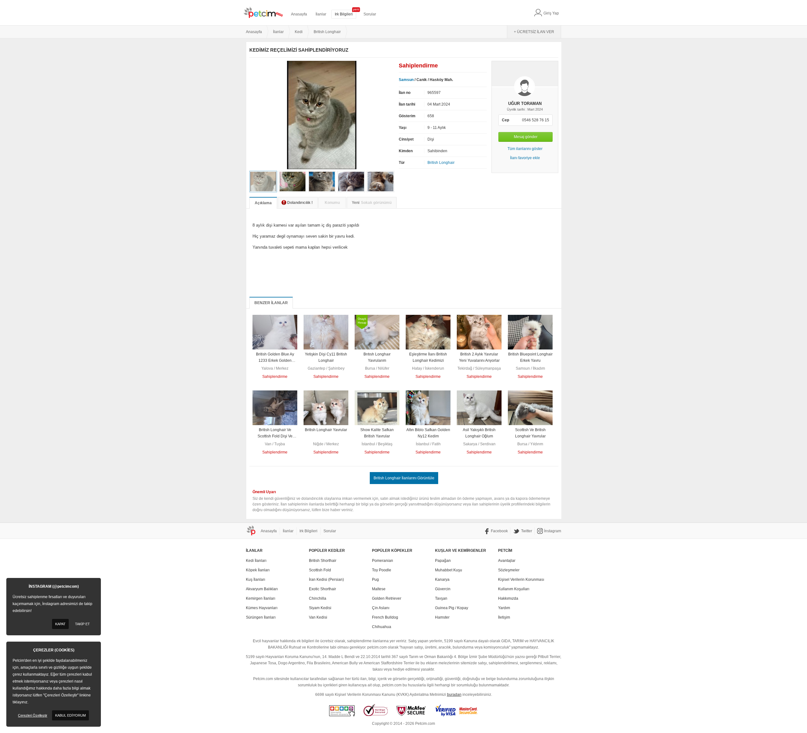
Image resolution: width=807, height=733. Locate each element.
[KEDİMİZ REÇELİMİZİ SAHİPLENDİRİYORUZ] (321, 168)
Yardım (504, 608)
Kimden (406, 151)
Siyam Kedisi (320, 608)
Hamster (442, 617)
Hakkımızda (508, 598)
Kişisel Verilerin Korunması (521, 579)
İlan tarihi (407, 104)
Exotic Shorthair (322, 589)
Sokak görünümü (372, 202)
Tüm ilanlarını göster (525, 149)
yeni (356, 9)
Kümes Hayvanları (261, 608)
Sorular (369, 14)
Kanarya (442, 579)
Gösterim (407, 116)
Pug (375, 579)
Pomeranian (382, 560)
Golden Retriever (386, 598)
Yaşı (402, 127)
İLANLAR (254, 550)
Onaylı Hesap (362, 320)
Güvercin (442, 589)
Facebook (499, 531)
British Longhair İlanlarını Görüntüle (404, 478)
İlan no (404, 92)
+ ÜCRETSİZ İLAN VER (534, 32)
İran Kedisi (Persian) (326, 579)
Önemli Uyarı (264, 492)
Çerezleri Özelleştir (32, 715)
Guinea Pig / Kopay (451, 608)
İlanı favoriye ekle (525, 158)
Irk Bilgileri (344, 14)
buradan (454, 694)
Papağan (443, 560)
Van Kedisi (318, 617)
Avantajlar (506, 560)
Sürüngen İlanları (261, 617)
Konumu (332, 202)
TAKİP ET (82, 624)
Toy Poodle (381, 570)
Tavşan (441, 598)
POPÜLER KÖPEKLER (392, 550)
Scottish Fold (320, 570)
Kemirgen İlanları (260, 598)
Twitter (526, 531)
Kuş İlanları (255, 579)
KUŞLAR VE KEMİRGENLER (460, 550)
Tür (402, 162)
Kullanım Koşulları (513, 589)
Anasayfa (299, 14)
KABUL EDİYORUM (70, 715)
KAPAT (60, 624)
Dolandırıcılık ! (300, 202)
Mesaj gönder (525, 137)
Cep (505, 120)
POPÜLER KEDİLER (327, 550)
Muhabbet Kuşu (448, 570)
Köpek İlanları (258, 570)
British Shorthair (322, 560)
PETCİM (505, 550)
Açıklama (263, 203)
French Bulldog (385, 617)
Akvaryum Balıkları (262, 589)
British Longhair (441, 162)
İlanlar (321, 14)
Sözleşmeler (509, 570)
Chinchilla (317, 598)
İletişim (504, 617)
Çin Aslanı (380, 608)
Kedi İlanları (256, 560)
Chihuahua (381, 627)
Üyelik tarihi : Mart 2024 (525, 109)
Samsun (406, 80)
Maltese (379, 589)
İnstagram (552, 531)
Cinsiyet (406, 139)
